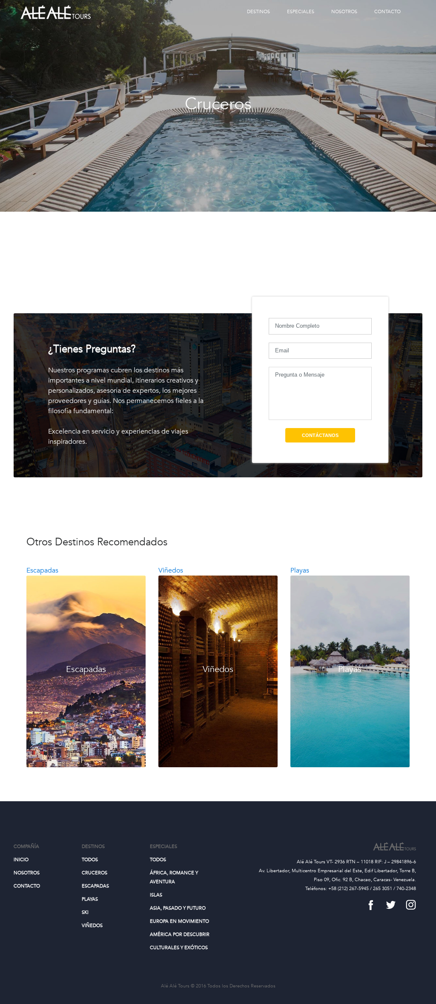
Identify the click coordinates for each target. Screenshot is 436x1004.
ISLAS (156, 895)
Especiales (300, 12)
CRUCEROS (94, 873)
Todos (90, 860)
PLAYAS (90, 899)
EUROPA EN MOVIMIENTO (179, 921)
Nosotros (344, 12)
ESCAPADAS (95, 886)
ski (85, 912)
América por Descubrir (179, 934)
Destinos (258, 12)
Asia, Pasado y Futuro (178, 908)
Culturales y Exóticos (179, 947)
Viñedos (92, 925)
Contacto (387, 12)
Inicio (21, 860)
